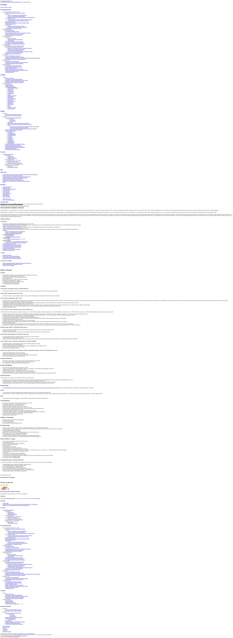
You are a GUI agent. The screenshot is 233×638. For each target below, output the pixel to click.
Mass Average (10, 102)
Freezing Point (10, 97)
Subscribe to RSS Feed (7, 186)
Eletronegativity (11, 96)
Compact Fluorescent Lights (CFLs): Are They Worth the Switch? (18, 32)
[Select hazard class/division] (12, 619)
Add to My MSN (6, 192)
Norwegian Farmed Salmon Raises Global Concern (17, 27)
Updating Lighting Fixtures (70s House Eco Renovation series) (15, 177)
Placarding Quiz (11, 142)
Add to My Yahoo (6, 187)
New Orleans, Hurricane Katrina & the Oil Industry (15, 43)
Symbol (9, 106)
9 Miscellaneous (11, 140)
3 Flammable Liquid (12, 134)
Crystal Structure (11, 93)
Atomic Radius (11, 89)
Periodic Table (5, 503)
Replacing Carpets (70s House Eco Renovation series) (13, 180)
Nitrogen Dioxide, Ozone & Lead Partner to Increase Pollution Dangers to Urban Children (22, 58)
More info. (38, 498)
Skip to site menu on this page (8, 199)
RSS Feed (2, 184)
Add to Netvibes (6, 194)
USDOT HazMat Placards (10, 130)
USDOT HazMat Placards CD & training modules (15, 144)
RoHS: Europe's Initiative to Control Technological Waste (16, 70)
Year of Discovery (11, 108)
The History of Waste (9, 72)
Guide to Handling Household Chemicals (13, 65)
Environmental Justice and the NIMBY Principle (14, 46)
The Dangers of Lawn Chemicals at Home (13, 28)
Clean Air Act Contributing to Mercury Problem (14, 57)
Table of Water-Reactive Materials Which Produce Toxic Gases (20, 124)
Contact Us (5, 630)
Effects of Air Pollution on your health (12, 55)
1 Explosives (10, 132)
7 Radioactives (10, 138)
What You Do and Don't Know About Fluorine (14, 82)
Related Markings (11, 141)
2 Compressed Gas (11, 133)
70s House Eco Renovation (8, 154)
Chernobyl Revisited (12, 38)
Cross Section (10, 92)
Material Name (13, 121)
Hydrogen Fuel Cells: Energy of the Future (13, 35)
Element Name (10, 104)
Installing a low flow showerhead (14, 160)
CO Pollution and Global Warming (12, 31)
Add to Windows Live (7, 193)
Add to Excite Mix (6, 196)
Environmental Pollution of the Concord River (14, 63)
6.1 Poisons (10, 137)
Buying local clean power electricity (15, 163)
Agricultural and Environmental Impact (15, 39)
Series (9, 105)
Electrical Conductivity (12, 95)
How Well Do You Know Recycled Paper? (13, 66)
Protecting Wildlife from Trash (11, 67)
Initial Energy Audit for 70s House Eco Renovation (13, 175)
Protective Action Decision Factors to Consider (19, 127)
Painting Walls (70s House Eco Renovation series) (12, 178)
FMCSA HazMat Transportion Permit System (14, 146)
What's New (3, 172)
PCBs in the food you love (10, 23)
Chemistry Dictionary (9, 85)
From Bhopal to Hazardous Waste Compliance (14, 41)
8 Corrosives (10, 139)
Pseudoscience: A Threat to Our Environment (14, 52)
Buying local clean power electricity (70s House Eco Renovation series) (16, 176)
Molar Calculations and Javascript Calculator (11, 257)
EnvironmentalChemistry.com (6, 1)
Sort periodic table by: (9, 603)
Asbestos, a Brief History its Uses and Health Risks (15, 231)
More (4, 182)
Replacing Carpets (11, 157)
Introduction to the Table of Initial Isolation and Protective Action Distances (24, 126)
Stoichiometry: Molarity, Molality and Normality (14, 81)
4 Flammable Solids (11, 135)
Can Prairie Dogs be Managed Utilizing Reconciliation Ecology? (20, 51)
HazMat (2, 111)
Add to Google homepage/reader (9, 189)
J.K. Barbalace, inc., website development (26, 633)
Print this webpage (4, 201)
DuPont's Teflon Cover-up (10, 21)
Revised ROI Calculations (13, 167)
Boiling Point (10, 90)
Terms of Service (6, 627)
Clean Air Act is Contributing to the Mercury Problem (15, 242)
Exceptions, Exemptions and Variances (12, 145)
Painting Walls (10, 156)
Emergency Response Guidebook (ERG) (13, 117)
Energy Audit (10, 166)
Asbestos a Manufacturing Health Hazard (13, 233)
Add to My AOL (6, 191)
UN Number (12, 120)
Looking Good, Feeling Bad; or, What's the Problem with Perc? (20, 19)
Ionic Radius (10, 100)
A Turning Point (11, 40)
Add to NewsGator (6, 190)
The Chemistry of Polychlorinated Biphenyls (13, 79)
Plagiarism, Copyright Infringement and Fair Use (17, 635)
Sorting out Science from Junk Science (12, 53)
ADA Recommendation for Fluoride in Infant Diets (15, 13)
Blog (1, 169)
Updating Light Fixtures (12, 158)
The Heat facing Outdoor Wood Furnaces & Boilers (15, 59)
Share (5, 491)
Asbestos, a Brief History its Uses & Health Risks (17, 15)
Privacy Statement (6, 626)
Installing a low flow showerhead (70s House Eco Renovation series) (16, 181)
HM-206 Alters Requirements (11, 148)
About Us (5, 628)
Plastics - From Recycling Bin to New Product (14, 69)
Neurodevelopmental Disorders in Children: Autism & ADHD (17, 22)
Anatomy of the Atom (9, 78)
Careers (24, 2)
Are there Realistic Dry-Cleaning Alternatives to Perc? (18, 20)
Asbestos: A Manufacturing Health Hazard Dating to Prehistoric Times (21, 17)
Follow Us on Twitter (7, 631)
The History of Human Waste (8, 250)
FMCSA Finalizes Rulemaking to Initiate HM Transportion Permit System (17, 263)
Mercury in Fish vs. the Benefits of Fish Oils (16, 26)
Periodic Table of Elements (10, 86)
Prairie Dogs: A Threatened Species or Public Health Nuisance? (20, 48)
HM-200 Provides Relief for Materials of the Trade (15, 147)
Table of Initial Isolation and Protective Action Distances (18, 123)
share (4, 493)
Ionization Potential (11, 101)
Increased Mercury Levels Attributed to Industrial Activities (16, 62)
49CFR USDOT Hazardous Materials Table (13, 129)
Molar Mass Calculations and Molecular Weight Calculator (16, 80)
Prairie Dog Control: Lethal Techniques (15, 50)
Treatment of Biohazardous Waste (11, 71)
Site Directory (5, 629)
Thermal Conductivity (12, 107)
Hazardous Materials (16, 2)
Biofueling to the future (9, 30)
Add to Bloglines (6, 195)
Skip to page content (7, 198)
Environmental (3, 2)
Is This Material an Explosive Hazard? (12, 149)
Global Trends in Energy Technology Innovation (14, 34)
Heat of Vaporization (12, 98)
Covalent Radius (11, 91)
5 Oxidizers (10, 136)
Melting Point (10, 103)
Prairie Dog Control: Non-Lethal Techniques (16, 49)
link (9, 493)
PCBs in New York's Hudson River (12, 61)
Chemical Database (9, 84)
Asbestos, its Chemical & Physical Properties (16, 16)
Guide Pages (10, 122)
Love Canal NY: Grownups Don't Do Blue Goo (14, 42)
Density (9, 94)
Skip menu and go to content (5, 7)
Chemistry (9, 2)
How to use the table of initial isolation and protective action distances (23, 128)
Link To (13, 491)
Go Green (2, 152)
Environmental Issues (5, 9)
